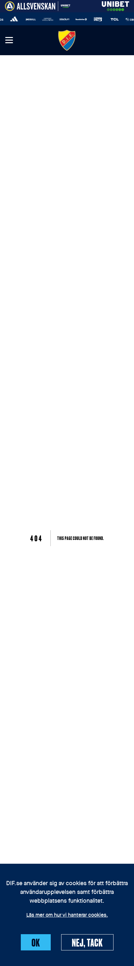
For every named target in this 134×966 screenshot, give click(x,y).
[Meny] (8, 40)
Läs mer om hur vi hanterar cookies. (67, 915)
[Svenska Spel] (96, 19)
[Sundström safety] (80, 19)
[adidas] (13, 19)
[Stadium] (63, 19)
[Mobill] (29, 19)
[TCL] (113, 19)
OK (36, 942)
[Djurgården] (67, 40)
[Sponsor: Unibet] (115, 5)
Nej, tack (87, 942)
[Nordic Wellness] (46, 19)
